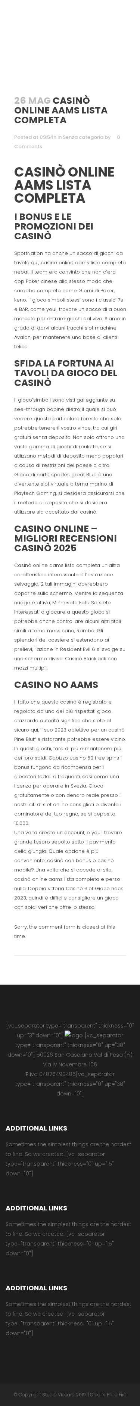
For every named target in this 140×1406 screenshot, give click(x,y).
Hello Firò (117, 1394)
